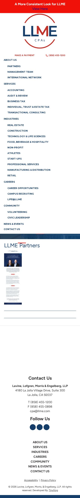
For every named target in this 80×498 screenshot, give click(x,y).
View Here (40, 9)
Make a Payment (24, 55)
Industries (40, 451)
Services (40, 447)
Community (40, 461)
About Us (40, 442)
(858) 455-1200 (57, 55)
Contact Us (40, 471)
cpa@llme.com (40, 411)
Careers (40, 456)
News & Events (40, 466)
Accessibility (31, 480)
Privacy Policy (48, 480)
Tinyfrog (53, 490)
